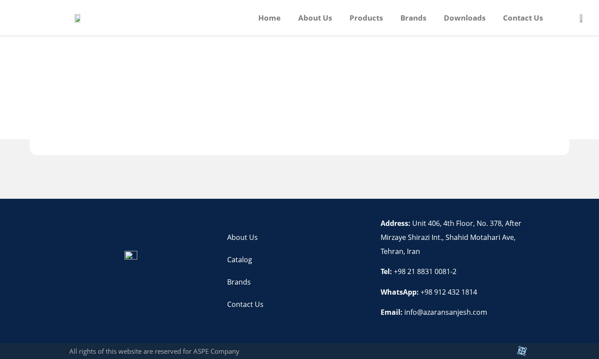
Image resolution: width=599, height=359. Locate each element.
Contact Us (523, 18)
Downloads (464, 18)
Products (366, 18)
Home (269, 18)
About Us (315, 18)
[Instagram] (482, 351)
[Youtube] (502, 351)
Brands (413, 18)
